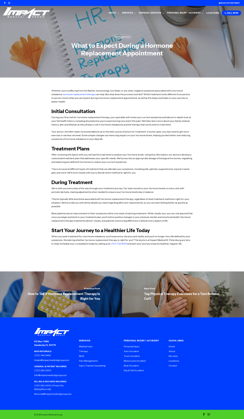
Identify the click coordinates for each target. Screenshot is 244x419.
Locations (174, 360)
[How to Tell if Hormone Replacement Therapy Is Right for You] (61, 294)
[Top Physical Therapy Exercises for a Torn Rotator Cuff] (183, 294)
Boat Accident (131, 365)
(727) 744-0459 (42, 355)
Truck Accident (132, 356)
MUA (81, 356)
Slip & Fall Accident (134, 370)
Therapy (83, 351)
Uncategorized (122, 37)
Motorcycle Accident (135, 360)
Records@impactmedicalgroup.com (52, 394)
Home (172, 346)
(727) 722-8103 (119, 243)
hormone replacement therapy (79, 94)
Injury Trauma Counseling (92, 365)
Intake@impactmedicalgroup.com (51, 360)
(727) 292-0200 (42, 370)
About (172, 351)
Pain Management (88, 360)
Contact (173, 365)
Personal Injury (132, 346)
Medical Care (85, 346)
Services (173, 356)
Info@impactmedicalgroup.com (50, 375)
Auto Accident (131, 351)
